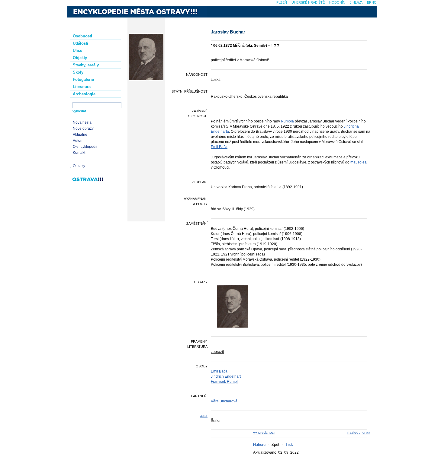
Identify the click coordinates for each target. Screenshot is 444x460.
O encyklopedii (85, 146)
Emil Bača (219, 147)
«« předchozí (264, 432)
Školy (78, 72)
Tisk (289, 444)
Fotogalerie (83, 79)
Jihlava (356, 2)
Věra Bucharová (224, 401)
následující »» (358, 432)
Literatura (82, 86)
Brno (372, 2)
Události (80, 43)
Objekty (80, 58)
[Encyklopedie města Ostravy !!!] (137, 11)
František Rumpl (224, 381)
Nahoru (259, 444)
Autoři (77, 140)
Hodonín (337, 2)
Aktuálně (80, 134)
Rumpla (287, 121)
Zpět (275, 444)
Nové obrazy (83, 128)
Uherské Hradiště (308, 2)
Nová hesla (82, 122)
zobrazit (217, 352)
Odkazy (79, 166)
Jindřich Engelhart (226, 376)
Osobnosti (82, 36)
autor (204, 415)
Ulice (77, 50)
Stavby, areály (86, 65)
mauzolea (358, 162)
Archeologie (84, 94)
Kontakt (79, 153)
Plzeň (281, 2)
